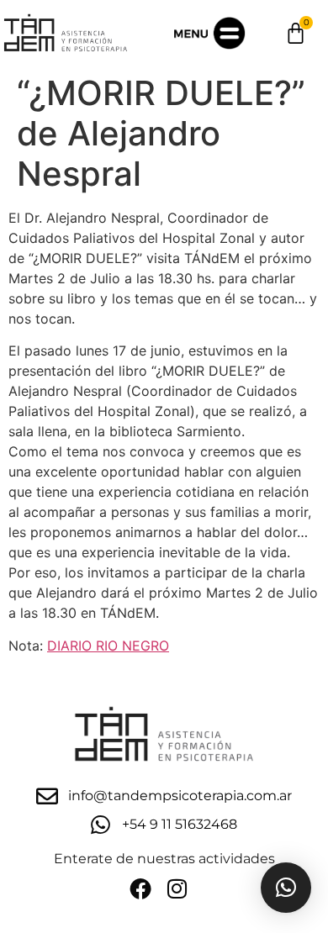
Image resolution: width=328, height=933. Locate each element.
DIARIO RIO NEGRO (108, 645)
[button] (286, 887)
